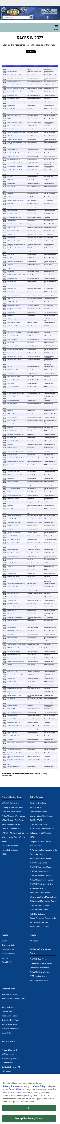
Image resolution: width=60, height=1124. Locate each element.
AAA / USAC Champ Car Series (43, 829)
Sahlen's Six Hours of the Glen (15, 356)
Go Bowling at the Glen (13, 549)
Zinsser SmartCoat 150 (13, 386)
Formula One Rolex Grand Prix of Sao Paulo (16, 753)
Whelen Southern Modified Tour (43, 897)
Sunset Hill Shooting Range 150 (15, 430)
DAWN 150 (10, 207)
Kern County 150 (11, 186)
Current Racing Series (12, 797)
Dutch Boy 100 (11, 546)
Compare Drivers (9, 949)
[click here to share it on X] (48, 17)
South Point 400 (11, 708)
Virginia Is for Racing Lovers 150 (15, 139)
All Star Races (36, 807)
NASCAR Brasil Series (39, 871)
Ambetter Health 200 (12, 417)
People (5, 935)
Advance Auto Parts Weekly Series (13, 839)
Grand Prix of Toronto (12, 407)
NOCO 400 (10, 173)
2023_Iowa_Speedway (13, 414)
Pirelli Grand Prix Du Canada (14, 332)
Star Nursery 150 (11, 698)
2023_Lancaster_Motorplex (14, 488)
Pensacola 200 (11, 129)
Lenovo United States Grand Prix (15, 722)
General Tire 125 (11, 190)
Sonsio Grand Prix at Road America (15, 336)
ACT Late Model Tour (39, 922)
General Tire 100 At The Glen (14, 536)
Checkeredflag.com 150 (13, 556)
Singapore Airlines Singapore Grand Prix (17, 644)
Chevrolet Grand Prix (12, 403)
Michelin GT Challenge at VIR (14, 580)
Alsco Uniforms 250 (12, 390)
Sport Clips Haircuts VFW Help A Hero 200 (16, 584)
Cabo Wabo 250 (11, 485)
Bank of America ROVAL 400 (14, 695)
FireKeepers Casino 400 (13, 502)
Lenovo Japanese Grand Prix (14, 654)
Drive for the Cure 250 (13, 685)
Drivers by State (8, 945)
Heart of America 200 (12, 210)
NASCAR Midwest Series (40, 876)
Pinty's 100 (10, 529)
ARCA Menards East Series (13, 820)
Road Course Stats (9, 1016)
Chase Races (7, 1011)
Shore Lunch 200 (12, 681)
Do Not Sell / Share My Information (11, 1069)
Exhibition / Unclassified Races (43, 901)
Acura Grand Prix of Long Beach (15, 163)
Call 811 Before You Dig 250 (14, 159)
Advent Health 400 (12, 220)
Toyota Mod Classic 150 (13, 586)
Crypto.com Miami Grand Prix (14, 217)
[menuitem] (16, 1054)
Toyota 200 (10, 298)
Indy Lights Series (37, 914)
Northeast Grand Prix (12, 447)
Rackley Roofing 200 (12, 339)
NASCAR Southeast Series (41, 867)
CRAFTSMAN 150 (11, 746)
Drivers (5, 941)
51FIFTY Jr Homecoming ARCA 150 (15, 712)
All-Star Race (10, 264)
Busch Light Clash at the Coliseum (16, 74)
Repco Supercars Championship (43, 918)
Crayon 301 (10, 427)
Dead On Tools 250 (12, 732)
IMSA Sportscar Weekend (13, 498)
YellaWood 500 (11, 678)
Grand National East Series (41, 816)
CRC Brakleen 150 (12, 437)
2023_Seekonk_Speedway (13, 319)
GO (31, 17)
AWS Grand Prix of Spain (13, 302)
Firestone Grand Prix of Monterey (15, 617)
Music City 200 (11, 227)
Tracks (33, 935)
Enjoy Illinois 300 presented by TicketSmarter (15, 309)
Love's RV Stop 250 (12, 671)
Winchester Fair (11, 613)
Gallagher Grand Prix (12, 519)
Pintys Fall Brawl (11, 657)
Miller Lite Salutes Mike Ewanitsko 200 (16, 349)
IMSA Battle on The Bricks (13, 647)
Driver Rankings (8, 954)
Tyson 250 (10, 257)
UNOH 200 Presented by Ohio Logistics (17, 630)
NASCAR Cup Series (10, 803)
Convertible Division (38, 812)
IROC (32, 837)
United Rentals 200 (12, 112)
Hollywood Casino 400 (13, 620)
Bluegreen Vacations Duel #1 (14, 81)
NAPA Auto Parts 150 (12, 668)
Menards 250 (11, 342)
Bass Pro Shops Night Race (14, 641)
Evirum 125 (10, 559)
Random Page (8, 1007)
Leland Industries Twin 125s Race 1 (16, 458)
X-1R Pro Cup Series (38, 863)
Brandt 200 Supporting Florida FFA (16, 88)
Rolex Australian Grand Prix (14, 152)
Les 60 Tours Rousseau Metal (14, 495)
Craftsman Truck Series (11, 812)
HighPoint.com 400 (12, 454)
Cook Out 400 (11, 478)
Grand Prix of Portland (13, 597)
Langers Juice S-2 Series (40, 841)
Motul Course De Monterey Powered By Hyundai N (16, 245)
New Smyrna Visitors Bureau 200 (15, 78)
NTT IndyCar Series (10, 846)
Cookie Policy (39, 1086)
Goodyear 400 (11, 251)
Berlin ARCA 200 (11, 329)
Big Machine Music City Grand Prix (16, 491)
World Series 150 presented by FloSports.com (14, 692)
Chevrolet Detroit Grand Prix (14, 305)
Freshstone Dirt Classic (13, 525)
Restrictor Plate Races (11, 1020)
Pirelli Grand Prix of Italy (13, 593)
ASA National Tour (38, 888)
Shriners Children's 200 (13, 230)
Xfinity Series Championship (14, 749)
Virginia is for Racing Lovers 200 (15, 729)
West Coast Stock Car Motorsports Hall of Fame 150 (17, 143)
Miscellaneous (8, 988)
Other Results (36, 797)
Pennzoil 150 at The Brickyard (14, 515)
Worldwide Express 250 (13, 471)
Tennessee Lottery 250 (13, 346)
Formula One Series (10, 850)
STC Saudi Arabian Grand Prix (14, 125)
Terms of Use (7, 1063)
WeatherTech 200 (12, 600)
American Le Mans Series (40, 858)
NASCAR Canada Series (11, 829)
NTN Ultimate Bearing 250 (14, 241)
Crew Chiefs (7, 962)
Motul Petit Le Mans (12, 705)
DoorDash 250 (11, 315)
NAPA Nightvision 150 (13, 369)
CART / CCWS (36, 820)
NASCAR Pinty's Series (40, 972)
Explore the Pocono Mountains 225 (16, 434)
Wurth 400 (10, 203)
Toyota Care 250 (11, 146)
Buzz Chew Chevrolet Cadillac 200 (15, 261)
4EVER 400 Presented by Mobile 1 (15, 725)
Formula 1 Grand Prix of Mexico (14, 735)
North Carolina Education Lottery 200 (16, 274)
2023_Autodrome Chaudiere (14, 322)
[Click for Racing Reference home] (30, 13)
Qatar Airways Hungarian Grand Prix (16, 451)
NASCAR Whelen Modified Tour (15, 833)
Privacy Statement (9, 1050)
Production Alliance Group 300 (15, 91)
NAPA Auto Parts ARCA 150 (14, 539)
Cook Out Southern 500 (13, 603)
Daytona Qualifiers (38, 803)
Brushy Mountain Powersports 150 (15, 675)
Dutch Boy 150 (11, 254)
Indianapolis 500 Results (41, 833)
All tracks (34, 941)
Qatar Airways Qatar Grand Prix (15, 688)
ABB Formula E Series (39, 927)
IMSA (4, 854)
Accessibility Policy (10, 1058)
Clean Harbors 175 (12, 573)
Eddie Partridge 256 (12, 637)
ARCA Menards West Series (13, 816)
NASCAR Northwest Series (41, 884)
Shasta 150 (10, 464)
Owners (5, 958)
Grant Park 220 (11, 383)
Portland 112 (10, 291)
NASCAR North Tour (38, 824)
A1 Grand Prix (35, 846)
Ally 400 (10, 366)
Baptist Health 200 (12, 719)
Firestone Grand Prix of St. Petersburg (16, 102)
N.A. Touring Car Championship (43, 850)
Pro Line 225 (11, 352)
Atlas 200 (10, 664)
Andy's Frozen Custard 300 (14, 651)
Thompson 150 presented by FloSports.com (14, 533)
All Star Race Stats (9, 1024)
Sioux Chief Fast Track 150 (13, 607)
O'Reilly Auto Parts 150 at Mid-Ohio (16, 393)
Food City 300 (11, 634)
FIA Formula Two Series (40, 893)
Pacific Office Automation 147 (14, 295)
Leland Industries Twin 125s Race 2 (16, 461)
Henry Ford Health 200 (13, 481)
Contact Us (6, 1033)
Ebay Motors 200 (11, 268)
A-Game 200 (10, 193)
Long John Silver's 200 (13, 156)
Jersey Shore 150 (11, 396)
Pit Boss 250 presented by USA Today (16, 132)
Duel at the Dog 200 (12, 213)
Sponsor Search (8, 1041)
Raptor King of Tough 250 (14, 115)
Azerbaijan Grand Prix (12, 197)
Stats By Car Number (10, 1029)
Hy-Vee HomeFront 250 (13, 441)
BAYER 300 (10, 444)
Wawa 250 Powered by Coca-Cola (15, 552)
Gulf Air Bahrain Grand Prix (14, 98)
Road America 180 (12, 468)
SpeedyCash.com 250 (12, 149)
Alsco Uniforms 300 (12, 95)
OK (29, 1108)
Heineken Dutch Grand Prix (14, 576)
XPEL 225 (10, 135)
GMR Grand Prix (11, 234)
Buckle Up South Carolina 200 (15, 224)
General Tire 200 (11, 183)
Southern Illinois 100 (12, 590)
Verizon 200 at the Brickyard (14, 522)
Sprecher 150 (10, 566)
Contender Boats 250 (12, 715)
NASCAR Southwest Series (41, 880)
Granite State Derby (12, 281)
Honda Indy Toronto (12, 424)
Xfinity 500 (10, 739)
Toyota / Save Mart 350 (13, 325)
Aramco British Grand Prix (13, 400)
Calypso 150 (10, 410)
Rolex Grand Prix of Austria (14, 376)
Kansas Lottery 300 (12, 610)
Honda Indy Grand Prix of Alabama (15, 200)
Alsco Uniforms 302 (12, 702)
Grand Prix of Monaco (12, 285)
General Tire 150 (11, 105)
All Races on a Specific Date (13, 999)
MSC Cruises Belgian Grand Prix (15, 474)
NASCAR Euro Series (39, 910)
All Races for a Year (10, 994)
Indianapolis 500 (12, 288)
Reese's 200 (10, 505)
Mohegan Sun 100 (12, 420)
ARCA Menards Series (11, 824)
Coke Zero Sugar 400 (12, 563)
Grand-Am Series (37, 854)
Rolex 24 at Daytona (12, 68)
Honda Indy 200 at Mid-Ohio (14, 380)
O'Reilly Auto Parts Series (12, 807)
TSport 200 (10, 512)
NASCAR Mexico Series (40, 905)
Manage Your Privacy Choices (29, 1118)
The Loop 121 (10, 373)
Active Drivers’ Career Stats (40, 951)
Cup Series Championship (14, 766)
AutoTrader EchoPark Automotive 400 (16, 661)
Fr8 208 (9, 119)
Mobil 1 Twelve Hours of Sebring (15, 122)
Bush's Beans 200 (12, 624)
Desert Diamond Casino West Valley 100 (16, 742)
